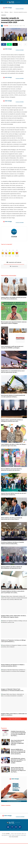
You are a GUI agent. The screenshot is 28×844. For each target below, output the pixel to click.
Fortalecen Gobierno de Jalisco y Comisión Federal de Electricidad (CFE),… (12, 543)
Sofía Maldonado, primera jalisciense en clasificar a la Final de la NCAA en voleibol (18, 761)
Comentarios (15, 266)
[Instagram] (16, 827)
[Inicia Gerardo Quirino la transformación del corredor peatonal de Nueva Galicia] (14, 384)
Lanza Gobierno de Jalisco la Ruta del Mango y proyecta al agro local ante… (13, 445)
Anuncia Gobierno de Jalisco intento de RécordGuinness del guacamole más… (11, 567)
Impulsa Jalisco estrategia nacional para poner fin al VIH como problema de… (13, 298)
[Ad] (14, 8)
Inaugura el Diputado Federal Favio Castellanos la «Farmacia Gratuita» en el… (12, 689)
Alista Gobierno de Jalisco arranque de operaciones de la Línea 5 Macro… (11, 518)
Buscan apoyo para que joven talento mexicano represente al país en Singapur (14, 322)
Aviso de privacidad (13, 836)
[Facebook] (12, 827)
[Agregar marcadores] (25, 44)
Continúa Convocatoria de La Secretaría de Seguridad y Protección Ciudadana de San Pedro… (18, 733)
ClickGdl (6, 25)
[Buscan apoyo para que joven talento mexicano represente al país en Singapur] (14, 311)
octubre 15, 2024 (13, 25)
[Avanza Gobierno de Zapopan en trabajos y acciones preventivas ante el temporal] (14, 654)
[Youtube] (8, 827)
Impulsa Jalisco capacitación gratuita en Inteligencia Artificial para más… (12, 420)
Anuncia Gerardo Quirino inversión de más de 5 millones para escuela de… (13, 494)
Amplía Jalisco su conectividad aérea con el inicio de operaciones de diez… (12, 371)
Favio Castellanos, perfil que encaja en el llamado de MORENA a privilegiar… (12, 347)
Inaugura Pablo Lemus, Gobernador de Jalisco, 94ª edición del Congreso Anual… (13, 616)
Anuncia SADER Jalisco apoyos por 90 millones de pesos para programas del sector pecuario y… (18, 751)
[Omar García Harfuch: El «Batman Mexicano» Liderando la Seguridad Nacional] (5, 742)
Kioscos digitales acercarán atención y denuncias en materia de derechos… (11, 469)
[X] (20, 827)
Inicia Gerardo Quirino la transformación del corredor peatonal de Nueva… (13, 396)
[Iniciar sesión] (26, 2)
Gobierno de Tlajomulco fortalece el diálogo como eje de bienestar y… (13, 640)
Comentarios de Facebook (14, 262)
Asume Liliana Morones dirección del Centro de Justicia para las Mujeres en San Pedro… (18, 770)
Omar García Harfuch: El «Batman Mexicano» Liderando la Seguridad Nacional (17, 742)
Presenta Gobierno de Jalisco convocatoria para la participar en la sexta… (12, 591)
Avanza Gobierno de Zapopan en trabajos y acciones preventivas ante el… (12, 665)
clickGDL (8, 833)
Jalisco (3, 15)
